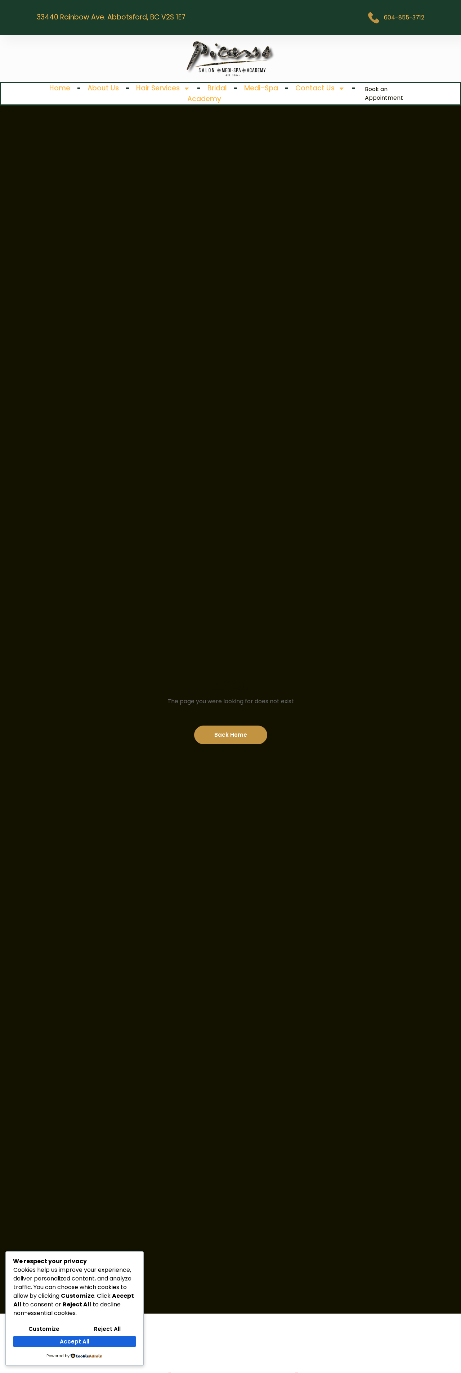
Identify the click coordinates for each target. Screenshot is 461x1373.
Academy (204, 99)
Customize (43, 1329)
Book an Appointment (384, 93)
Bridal (217, 88)
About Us (103, 88)
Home (59, 88)
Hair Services (158, 88)
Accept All (74, 1341)
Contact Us (315, 88)
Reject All (107, 1329)
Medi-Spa (261, 88)
